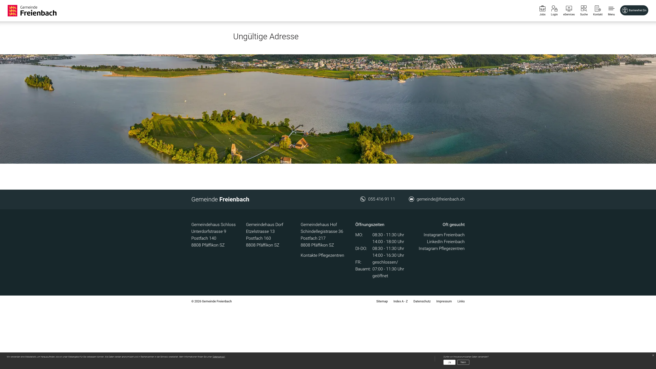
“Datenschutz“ (218, 357)
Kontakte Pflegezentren (322, 255)
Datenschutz (422, 301)
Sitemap (382, 301)
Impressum (444, 301)
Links (461, 301)
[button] (609, 10)
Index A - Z (400, 301)
